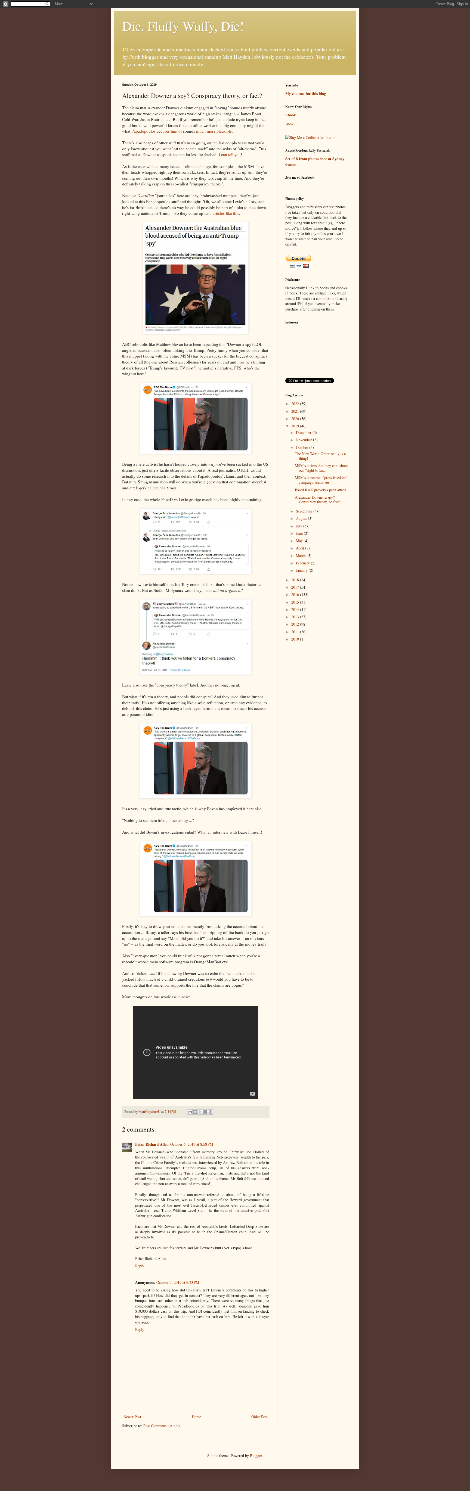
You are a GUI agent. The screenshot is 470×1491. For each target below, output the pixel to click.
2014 (295, 609)
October (302, 447)
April (300, 548)
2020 (295, 418)
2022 (295, 403)
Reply (139, 1265)
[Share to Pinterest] (210, 1112)
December (304, 432)
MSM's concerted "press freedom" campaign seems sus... (321, 480)
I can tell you (230, 154)
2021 (295, 411)
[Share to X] (200, 1112)
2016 (295, 594)
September (304, 511)
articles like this (226, 213)
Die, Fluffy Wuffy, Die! (183, 25)
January (302, 570)
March (301, 555)
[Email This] (190, 1112)
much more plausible (214, 131)
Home (196, 1416)
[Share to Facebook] (205, 1112)
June (300, 533)
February (303, 563)
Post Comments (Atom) (161, 1425)
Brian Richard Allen (152, 1144)
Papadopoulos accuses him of (156, 131)
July (299, 526)
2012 (295, 624)
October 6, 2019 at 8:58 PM (191, 1144)
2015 (295, 602)
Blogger (256, 1455)
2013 (295, 616)
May (300, 540)
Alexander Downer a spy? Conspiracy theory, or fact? (318, 499)
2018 (295, 579)
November (304, 439)
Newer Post (132, 1416)
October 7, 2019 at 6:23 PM (177, 1282)
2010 (295, 639)
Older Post (259, 1416)
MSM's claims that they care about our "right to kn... (321, 468)
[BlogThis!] (195, 1112)
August (302, 518)
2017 (295, 587)
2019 (295, 425)
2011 (295, 631)
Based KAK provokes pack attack (320, 489)
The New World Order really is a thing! (320, 456)
